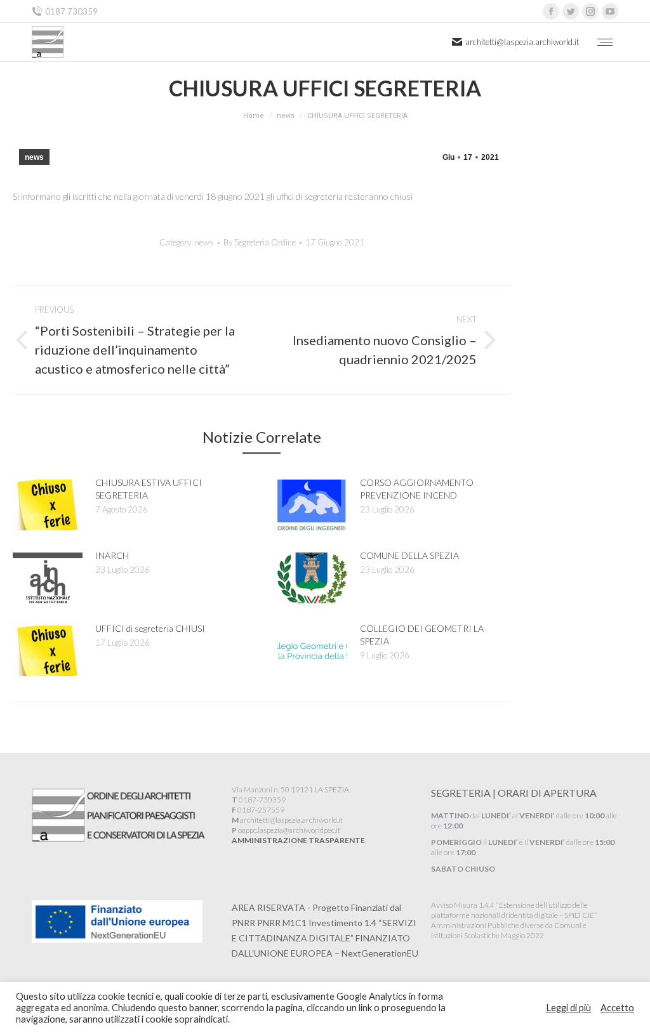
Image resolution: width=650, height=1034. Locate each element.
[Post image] (48, 505)
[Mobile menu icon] (605, 42)
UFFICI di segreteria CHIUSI (150, 628)
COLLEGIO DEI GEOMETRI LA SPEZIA (422, 634)
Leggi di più (568, 1007)
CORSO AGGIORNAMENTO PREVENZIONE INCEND (417, 489)
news (34, 157)
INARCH (112, 555)
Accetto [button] (617, 1007)
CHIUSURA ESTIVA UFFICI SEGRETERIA (148, 489)
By (259, 242)
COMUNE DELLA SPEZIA (409, 555)
